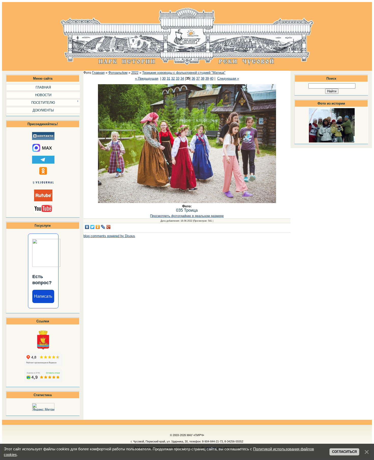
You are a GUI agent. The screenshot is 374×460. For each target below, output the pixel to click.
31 (168, 78)
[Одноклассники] (97, 227)
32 (173, 78)
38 (202, 78)
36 (193, 78)
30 (164, 78)
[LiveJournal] (103, 227)
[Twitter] (92, 227)
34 (182, 78)
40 (211, 78)
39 (207, 78)
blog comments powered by (109, 236)
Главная (98, 73)
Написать (43, 296)
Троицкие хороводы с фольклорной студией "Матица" (183, 73)
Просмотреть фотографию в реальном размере (187, 216)
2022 (134, 73)
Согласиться (344, 452)
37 (198, 78)
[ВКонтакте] (87, 227)
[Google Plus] (108, 227)
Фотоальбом (117, 73)
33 (177, 78)
